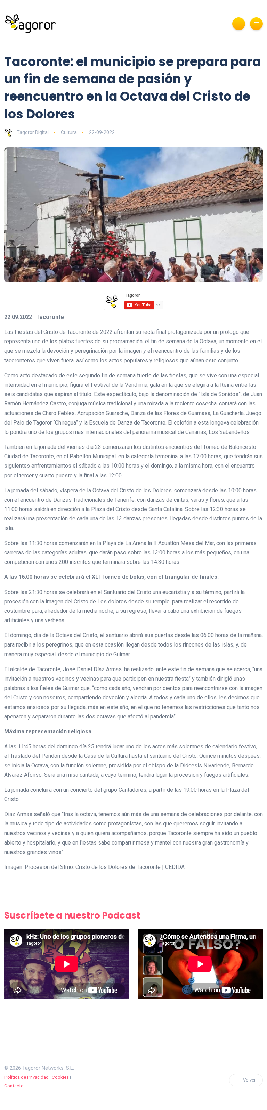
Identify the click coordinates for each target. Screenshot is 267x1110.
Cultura (69, 132)
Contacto (14, 1085)
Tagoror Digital (33, 132)
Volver (249, 1080)
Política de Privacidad (26, 1077)
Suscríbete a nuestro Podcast (72, 915)
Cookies (60, 1077)
